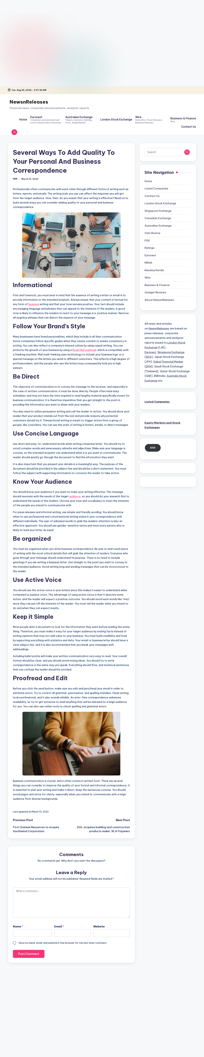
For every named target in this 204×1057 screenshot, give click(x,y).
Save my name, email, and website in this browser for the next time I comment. (63, 942)
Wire (147, 277)
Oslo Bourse (152, 233)
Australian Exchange (158, 225)
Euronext (150, 255)
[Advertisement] (20, 20)
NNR (153, 447)
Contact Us (152, 196)
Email (59, 926)
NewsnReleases (29, 102)
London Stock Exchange (160, 203)
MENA (148, 262)
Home (148, 181)
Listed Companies (156, 188)
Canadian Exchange (158, 218)
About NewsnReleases (159, 299)
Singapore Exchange (158, 210)
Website (99, 926)
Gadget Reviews (155, 292)
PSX (147, 240)
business (33, 304)
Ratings (149, 248)
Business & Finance (157, 285)
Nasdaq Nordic (154, 270)
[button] (187, 152)
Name (18, 926)
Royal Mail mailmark (84, 350)
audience (75, 496)
